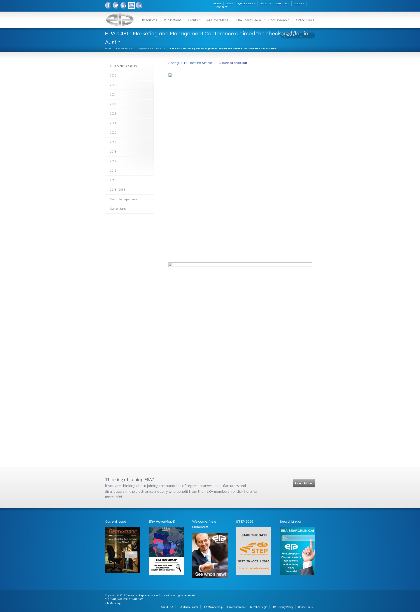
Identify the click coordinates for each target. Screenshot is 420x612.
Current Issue (118, 208)
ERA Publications (124, 48)
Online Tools (305, 607)
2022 (113, 113)
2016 (113, 170)
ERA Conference (236, 607)
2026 (113, 75)
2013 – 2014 (117, 189)
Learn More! (304, 483)
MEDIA (298, 3)
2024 (113, 94)
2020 (113, 132)
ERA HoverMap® (217, 20)
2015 (113, 180)
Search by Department (124, 199)
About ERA (167, 607)
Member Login (258, 607)
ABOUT (264, 3)
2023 (113, 104)
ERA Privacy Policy (282, 607)
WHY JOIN (281, 3)
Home (108, 48)
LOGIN (229, 3)
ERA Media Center (188, 607)
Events (193, 20)
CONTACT (221, 7)
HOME (217, 3)
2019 (113, 142)
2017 (113, 161)
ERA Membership (213, 607)
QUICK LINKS (245, 3)
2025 (113, 85)
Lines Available (278, 20)
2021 (113, 123)
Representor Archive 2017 (152, 48)
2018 (113, 151)
